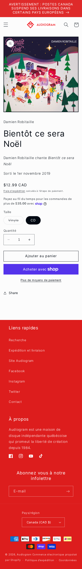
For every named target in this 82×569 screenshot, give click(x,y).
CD (33, 220)
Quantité (9, 230)
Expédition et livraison (27, 350)
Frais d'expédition (14, 191)
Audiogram (24, 554)
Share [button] (13, 293)
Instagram (17, 381)
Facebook (17, 371)
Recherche (17, 340)
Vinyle (16, 221)
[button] (6, 25)
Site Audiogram (21, 361)
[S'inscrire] (68, 491)
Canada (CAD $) (39, 522)
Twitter (14, 392)
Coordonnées (68, 560)
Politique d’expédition (39, 560)
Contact (15, 402)
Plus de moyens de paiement (41, 280)
